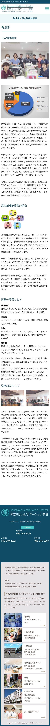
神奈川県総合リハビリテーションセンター (14, 1)
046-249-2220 (23, 533)
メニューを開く (47, 8)
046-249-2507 (41, 540)
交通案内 (27, 527)
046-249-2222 (8, 540)
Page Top (45, 721)
